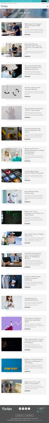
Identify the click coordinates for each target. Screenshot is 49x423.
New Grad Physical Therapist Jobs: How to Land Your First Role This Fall (33, 46)
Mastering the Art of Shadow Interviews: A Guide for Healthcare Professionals (34, 151)
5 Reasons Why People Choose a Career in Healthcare (32, 278)
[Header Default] (4, 6)
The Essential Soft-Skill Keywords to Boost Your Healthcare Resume (33, 67)
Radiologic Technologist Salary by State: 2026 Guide (33, 25)
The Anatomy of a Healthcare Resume (31, 299)
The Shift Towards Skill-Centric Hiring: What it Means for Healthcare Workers (33, 255)
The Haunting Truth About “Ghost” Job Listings (34, 109)
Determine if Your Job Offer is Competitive (32, 382)
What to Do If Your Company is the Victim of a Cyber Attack (34, 213)
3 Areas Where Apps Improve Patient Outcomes (34, 172)
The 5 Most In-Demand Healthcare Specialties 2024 (33, 320)
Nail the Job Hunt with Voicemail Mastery (32, 88)
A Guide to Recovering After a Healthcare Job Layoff (32, 130)
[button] (48, 6)
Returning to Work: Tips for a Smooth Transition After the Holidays (34, 340)
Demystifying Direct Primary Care (32, 192)
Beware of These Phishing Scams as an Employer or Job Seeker (34, 361)
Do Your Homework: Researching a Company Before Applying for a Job (34, 403)
